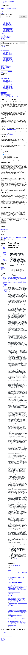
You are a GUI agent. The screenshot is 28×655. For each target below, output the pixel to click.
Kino (4, 259)
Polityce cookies (9, 134)
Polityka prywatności (7, 636)
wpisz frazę (5, 16)
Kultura (6, 237)
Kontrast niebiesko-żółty (8, 31)
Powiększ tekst (17, 250)
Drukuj (18, 572)
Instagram (3, 40)
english (2, 13)
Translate (10, 71)
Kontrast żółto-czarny (7, 25)
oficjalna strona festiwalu (19, 558)
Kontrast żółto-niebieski (8, 30)
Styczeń (4, 278)
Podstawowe (7, 154)
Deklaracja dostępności (8, 634)
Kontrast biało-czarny (7, 24)
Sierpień (5, 286)
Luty (4, 279)
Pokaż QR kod (24, 572)
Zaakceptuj (3, 223)
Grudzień (5, 291)
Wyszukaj (23, 16)
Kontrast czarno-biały (7, 23)
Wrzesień (5, 288)
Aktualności (4, 229)
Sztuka (4, 252)
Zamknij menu (4, 33)
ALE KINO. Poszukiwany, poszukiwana (18, 237)
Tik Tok (10, 96)
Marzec (4, 280)
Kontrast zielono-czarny (8, 29)
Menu (2, 72)
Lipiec (4, 285)
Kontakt (4, 633)
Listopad (5, 290)
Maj (4, 283)
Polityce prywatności (11, 129)
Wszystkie (7, 151)
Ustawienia (3, 221)
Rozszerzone (7, 152)
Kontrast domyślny (7, 22)
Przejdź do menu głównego (8, 1)
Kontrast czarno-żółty (7, 26)
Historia (4, 254)
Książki (4, 250)
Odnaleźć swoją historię (15, 565)
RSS (17, 96)
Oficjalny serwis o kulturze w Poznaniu (9, 8)
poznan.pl (3, 237)
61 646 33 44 (3, 46)
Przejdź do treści (6, 2)
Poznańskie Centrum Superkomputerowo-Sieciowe (10, 645)
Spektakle (5, 260)
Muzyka (5, 247)
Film (9, 237)
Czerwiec (5, 284)
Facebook (3, 39)
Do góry (9, 626)
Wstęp (4, 277)
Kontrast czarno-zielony (8, 28)
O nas (4, 632)
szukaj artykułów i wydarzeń (6, 43)
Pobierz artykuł (11, 250)
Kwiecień (5, 282)
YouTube (7, 96)
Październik (5, 289)
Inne (4, 253)
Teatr (4, 248)
